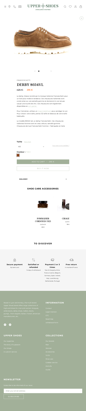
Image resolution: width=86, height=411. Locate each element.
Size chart (27, 142)
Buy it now (43, 168)
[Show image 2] (40, 71)
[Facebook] (5, 325)
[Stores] (9, 7)
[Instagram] (10, 325)
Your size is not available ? (60, 145)
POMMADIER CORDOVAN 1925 (43, 220)
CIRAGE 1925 (68, 218)
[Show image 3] (43, 71)
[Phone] (15, 7)
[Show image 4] (45, 71)
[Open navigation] (5, 7)
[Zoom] (81, 18)
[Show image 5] (47, 71)
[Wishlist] (70, 7)
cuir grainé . (32, 106)
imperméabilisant (44, 111)
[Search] (65, 7)
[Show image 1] (38, 71)
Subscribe (13, 397)
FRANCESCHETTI (24, 80)
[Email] (20, 7)
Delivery (23, 179)
